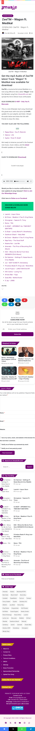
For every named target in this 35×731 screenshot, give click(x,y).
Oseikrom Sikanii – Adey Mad (15, 234)
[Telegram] (11, 304)
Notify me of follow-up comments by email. (15, 444)
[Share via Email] (18, 304)
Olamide (5, 621)
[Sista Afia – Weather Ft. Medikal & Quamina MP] (9, 370)
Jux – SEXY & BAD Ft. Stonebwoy (16, 263)
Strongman (25, 628)
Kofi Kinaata (24, 608)
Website (2, 429)
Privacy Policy (7, 655)
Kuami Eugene (14, 611)
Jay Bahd (12, 605)
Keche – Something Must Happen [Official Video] (9, 359)
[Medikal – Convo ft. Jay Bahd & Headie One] (25, 352)
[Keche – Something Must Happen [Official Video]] (9, 351)
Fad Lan (21, 598)
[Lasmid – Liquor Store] (7, 492)
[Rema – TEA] (7, 545)
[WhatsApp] (5, 304)
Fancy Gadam (6, 601)
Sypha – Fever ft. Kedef (13, 138)
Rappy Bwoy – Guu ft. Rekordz (15, 132)
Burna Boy (23, 595)
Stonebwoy (16, 628)
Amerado (5, 591)
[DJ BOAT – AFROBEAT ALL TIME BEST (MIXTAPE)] (7, 510)
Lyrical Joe (6, 618)
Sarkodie (19, 624)
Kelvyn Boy (21, 605)
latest (27, 145)
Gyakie (15, 601)
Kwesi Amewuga (7, 614)
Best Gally (5, 595)
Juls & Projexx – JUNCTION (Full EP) (17, 269)
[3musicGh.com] (9, 8)
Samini (12, 624)
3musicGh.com (23, 94)
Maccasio (14, 618)
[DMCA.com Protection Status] (17, 709)
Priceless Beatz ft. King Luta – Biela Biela (19, 266)
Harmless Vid (23, 601)
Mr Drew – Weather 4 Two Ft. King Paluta (19, 237)
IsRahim (5, 605)
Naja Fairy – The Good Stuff (14, 240)
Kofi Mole (5, 611)
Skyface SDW (6, 628)
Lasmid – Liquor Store (12, 214)
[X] (11, 300)
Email (2, 421)
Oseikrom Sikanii (14, 621)
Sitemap (5, 665)
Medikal (21, 618)
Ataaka (12, 591)
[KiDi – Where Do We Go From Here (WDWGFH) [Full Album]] (7, 528)
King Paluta (6, 608)
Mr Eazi (28, 618)
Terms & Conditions (9, 658)
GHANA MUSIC (7, 16)
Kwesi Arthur (17, 614)
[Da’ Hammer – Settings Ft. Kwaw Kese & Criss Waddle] (7, 483)
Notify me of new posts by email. (12, 448)
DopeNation (13, 598)
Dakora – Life (9, 135)
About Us (6, 648)
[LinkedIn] (18, 300)
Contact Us (6, 652)
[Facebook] (5, 300)
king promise (15, 608)
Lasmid (26, 614)
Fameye (29, 598)
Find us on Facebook (8, 579)
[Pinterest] (24, 300)
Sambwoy (5, 624)
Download (22, 157)
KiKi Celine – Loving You (13, 272)
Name (2, 413)
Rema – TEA (9, 223)
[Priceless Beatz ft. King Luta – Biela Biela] (7, 537)
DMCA (5, 661)
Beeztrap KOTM (21, 591)
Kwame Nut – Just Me (12, 243)
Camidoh (5, 598)
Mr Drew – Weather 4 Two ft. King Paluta (19, 217)
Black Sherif (14, 595)
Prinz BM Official (9, 33)
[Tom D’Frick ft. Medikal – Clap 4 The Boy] (25, 370)
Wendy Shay (6, 631)
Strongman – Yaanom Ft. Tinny (15, 220)
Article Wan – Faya (11, 275)
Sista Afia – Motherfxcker (13, 278)
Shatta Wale (28, 624)
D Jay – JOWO (9, 280)
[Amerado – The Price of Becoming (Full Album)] (7, 564)
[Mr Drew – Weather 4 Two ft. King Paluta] (7, 554)
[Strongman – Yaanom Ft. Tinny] (7, 500)
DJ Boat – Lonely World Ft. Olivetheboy (18, 232)
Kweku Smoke (25, 611)
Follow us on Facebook (19, 198)
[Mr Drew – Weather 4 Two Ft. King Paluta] (7, 519)
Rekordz (24, 621)
